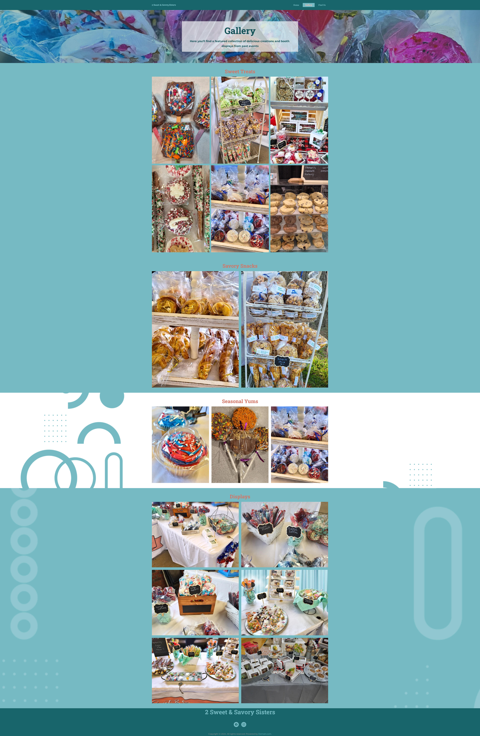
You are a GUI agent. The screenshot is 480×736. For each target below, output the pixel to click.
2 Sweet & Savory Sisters (164, 5)
